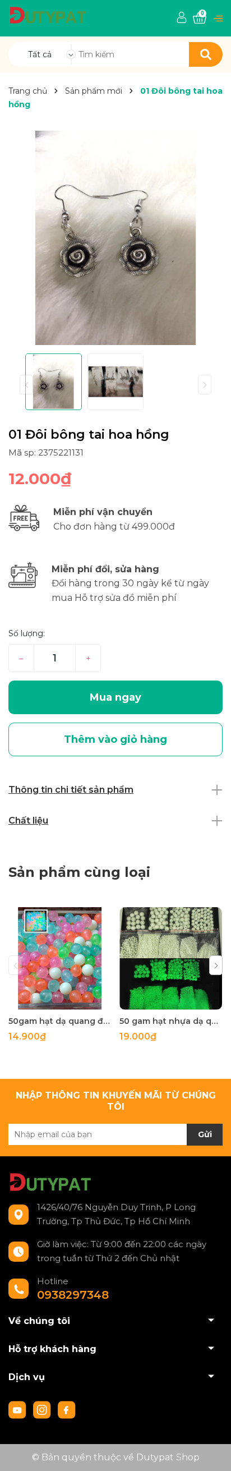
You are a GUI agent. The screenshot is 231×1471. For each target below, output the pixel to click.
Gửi (205, 1134)
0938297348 (73, 1295)
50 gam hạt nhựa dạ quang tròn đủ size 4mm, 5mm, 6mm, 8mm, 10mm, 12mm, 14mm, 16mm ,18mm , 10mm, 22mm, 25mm (170, 1021)
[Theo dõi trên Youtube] (18, 1409)
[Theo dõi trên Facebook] (67, 1409)
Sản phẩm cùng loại (79, 872)
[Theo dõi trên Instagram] (43, 1409)
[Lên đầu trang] (211, 1451)
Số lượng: (26, 633)
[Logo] (48, 14)
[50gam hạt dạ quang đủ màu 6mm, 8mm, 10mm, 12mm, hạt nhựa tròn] (59, 958)
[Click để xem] (115, 238)
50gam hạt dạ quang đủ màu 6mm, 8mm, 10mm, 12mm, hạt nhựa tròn (59, 1021)
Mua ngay (115, 697)
